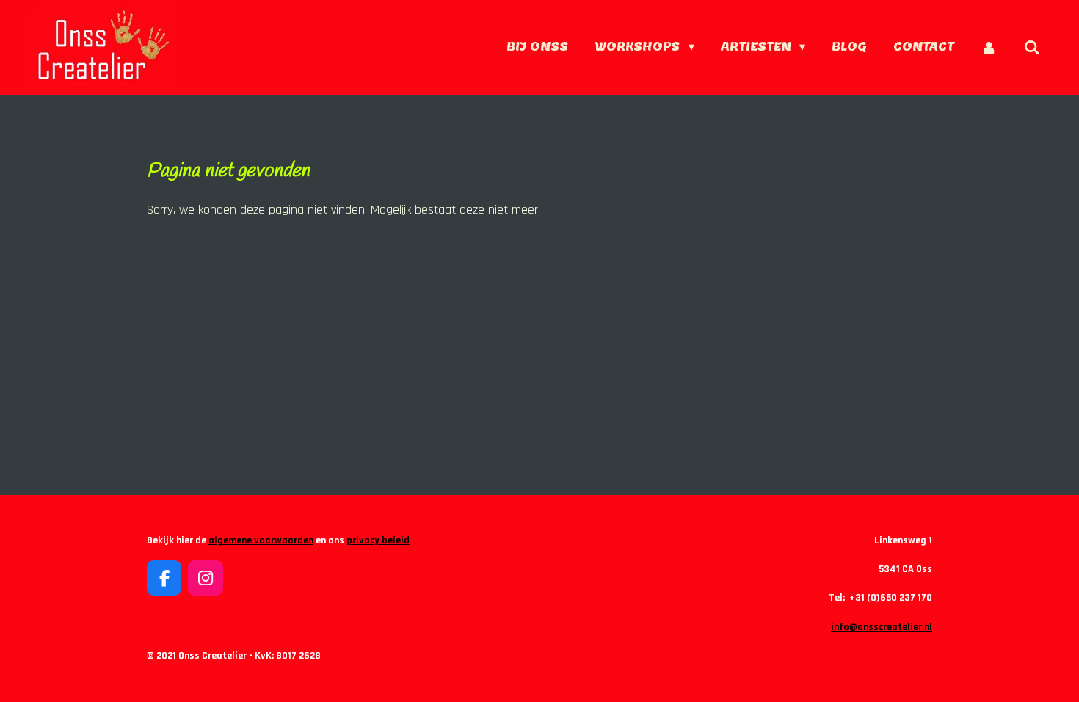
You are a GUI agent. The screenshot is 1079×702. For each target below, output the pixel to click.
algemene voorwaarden (260, 540)
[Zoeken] (1032, 47)
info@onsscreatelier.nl (881, 627)
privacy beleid (378, 540)
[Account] (988, 47)
